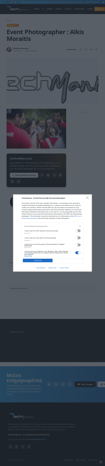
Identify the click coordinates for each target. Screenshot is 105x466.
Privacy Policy (64, 268)
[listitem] (52, 226)
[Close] (88, 198)
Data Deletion (41, 268)
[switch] (78, 230)
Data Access (52, 268)
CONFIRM (38, 260)
